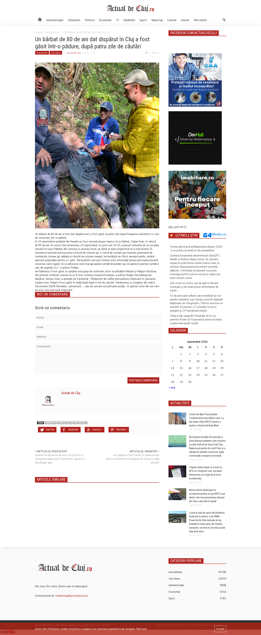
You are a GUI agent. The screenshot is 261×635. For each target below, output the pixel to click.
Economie (105, 20)
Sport (143, 20)
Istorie (185, 20)
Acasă (38, 32)
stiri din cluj (80, 423)
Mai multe (200, 20)
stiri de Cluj (64, 423)
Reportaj (157, 20)
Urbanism (74, 20)
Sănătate (129, 20)
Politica (89, 20)
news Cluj (50, 423)
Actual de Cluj (74, 52)
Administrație (54, 20)
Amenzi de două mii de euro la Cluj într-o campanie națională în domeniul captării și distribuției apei (60, 458)
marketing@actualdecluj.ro (72, 595)
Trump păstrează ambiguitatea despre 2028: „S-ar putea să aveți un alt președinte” (196, 248)
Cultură (171, 20)
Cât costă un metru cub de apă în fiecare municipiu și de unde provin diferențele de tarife (194, 286)
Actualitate (52, 32)
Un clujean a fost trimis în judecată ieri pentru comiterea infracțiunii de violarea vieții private (132, 458)
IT (117, 20)
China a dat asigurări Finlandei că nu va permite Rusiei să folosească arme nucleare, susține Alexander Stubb (196, 319)
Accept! (220, 629)
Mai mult (141, 629)
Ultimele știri (186, 235)
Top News (56, 52)
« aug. (171, 387)
